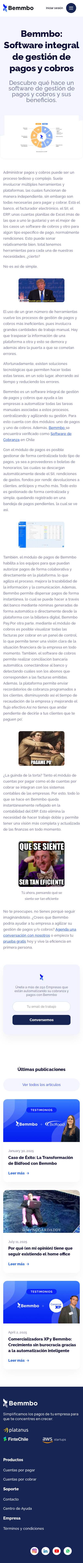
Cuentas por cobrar (19, 1479)
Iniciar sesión (54, 8)
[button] (71, 8)
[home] (18, 8)
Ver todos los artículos (41, 1085)
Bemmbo (57, 428)
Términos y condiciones (23, 1529)
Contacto (11, 1499)
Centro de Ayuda (17, 1509)
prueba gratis (14, 941)
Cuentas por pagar (19, 1470)
